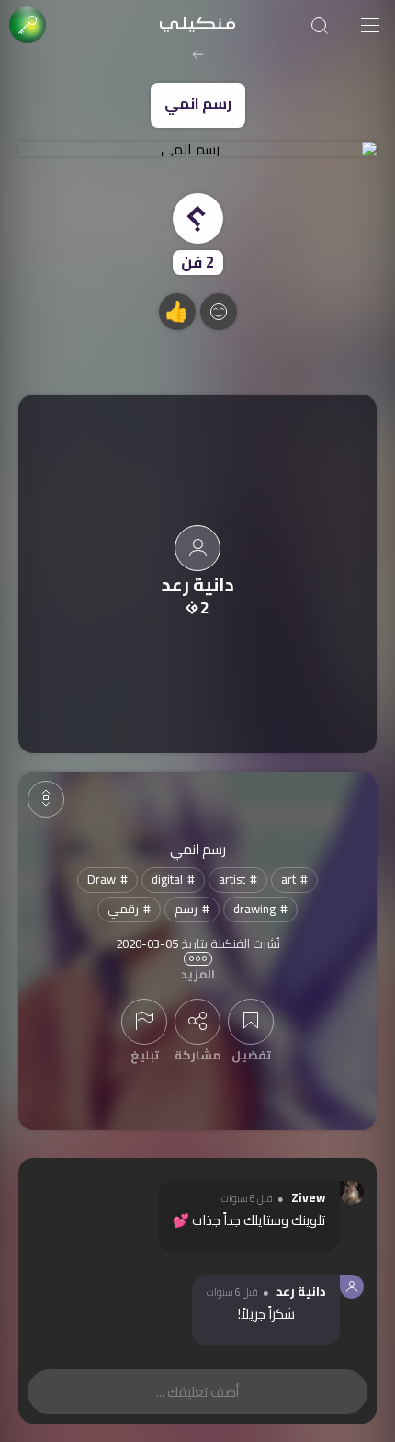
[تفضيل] (251, 1022)
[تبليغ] (144, 1022)
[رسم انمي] (197, 149)
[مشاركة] (197, 1022)
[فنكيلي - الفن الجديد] (197, 25)
